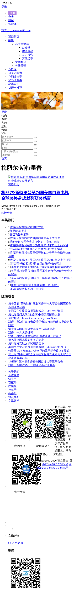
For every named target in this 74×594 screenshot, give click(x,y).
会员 (11, 16)
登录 (4, 6)
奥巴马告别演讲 (19, 234)
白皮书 (26, 47)
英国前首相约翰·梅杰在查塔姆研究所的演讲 (36, 249)
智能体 (12, 23)
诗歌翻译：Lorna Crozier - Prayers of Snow (33, 318)
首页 (4, 158)
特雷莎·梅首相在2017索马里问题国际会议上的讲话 (39, 350)
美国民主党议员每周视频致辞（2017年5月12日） (37, 347)
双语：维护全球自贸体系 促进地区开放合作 (34, 336)
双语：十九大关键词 (20, 332)
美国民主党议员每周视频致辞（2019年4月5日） (37, 310)
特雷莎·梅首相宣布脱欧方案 (27, 227)
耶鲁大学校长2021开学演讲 (27, 288)
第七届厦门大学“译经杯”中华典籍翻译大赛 (34, 314)
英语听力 (13, 184)
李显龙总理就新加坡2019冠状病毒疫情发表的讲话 (41, 267)
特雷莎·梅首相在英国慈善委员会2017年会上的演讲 (40, 259)
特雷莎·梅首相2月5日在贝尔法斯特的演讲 (36, 263)
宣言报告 (27, 54)
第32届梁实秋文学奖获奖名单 (26, 343)
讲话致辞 (27, 51)
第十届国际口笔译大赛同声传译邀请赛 (31, 328)
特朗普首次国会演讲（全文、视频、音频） (36, 241)
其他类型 (27, 58)
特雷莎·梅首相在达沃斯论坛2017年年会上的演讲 (39, 245)
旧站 (11, 20)
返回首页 (13, 36)
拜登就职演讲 (18, 230)
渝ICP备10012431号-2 (55, 464)
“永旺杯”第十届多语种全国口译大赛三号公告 (35, 361)
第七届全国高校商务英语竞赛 (26, 339)
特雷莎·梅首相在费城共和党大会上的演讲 (35, 238)
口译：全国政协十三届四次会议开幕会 (31, 365)
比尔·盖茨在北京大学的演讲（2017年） (35, 285)
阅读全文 (6, 212)
